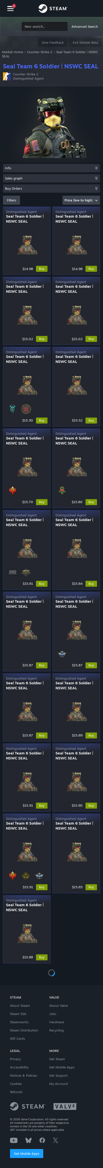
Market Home (12, 52)
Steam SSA (18, 1014)
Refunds (16, 1092)
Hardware (56, 1022)
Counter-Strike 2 (39, 52)
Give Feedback (53, 42)
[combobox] (44, 26)
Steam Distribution (24, 1030)
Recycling (56, 1030)
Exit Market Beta (85, 42)
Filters (11, 200)
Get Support (58, 1075)
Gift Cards (17, 1038)
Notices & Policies (23, 1075)
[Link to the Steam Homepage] (53, 9)
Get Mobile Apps (26, 1154)
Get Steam (57, 1059)
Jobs (52, 1014)
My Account (58, 1084)
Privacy (15, 1059)
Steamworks (19, 1022)
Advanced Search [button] (85, 26)
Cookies (16, 1084)
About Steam (20, 1006)
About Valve (58, 1006)
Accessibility (19, 1067)
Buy (41, 269)
